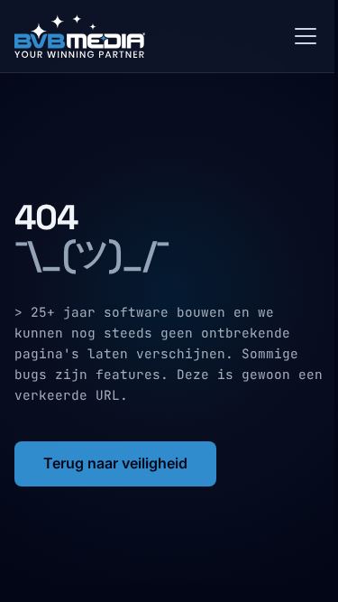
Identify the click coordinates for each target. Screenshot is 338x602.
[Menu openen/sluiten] (306, 36)
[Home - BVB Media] (147, 36)
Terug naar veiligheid (115, 463)
